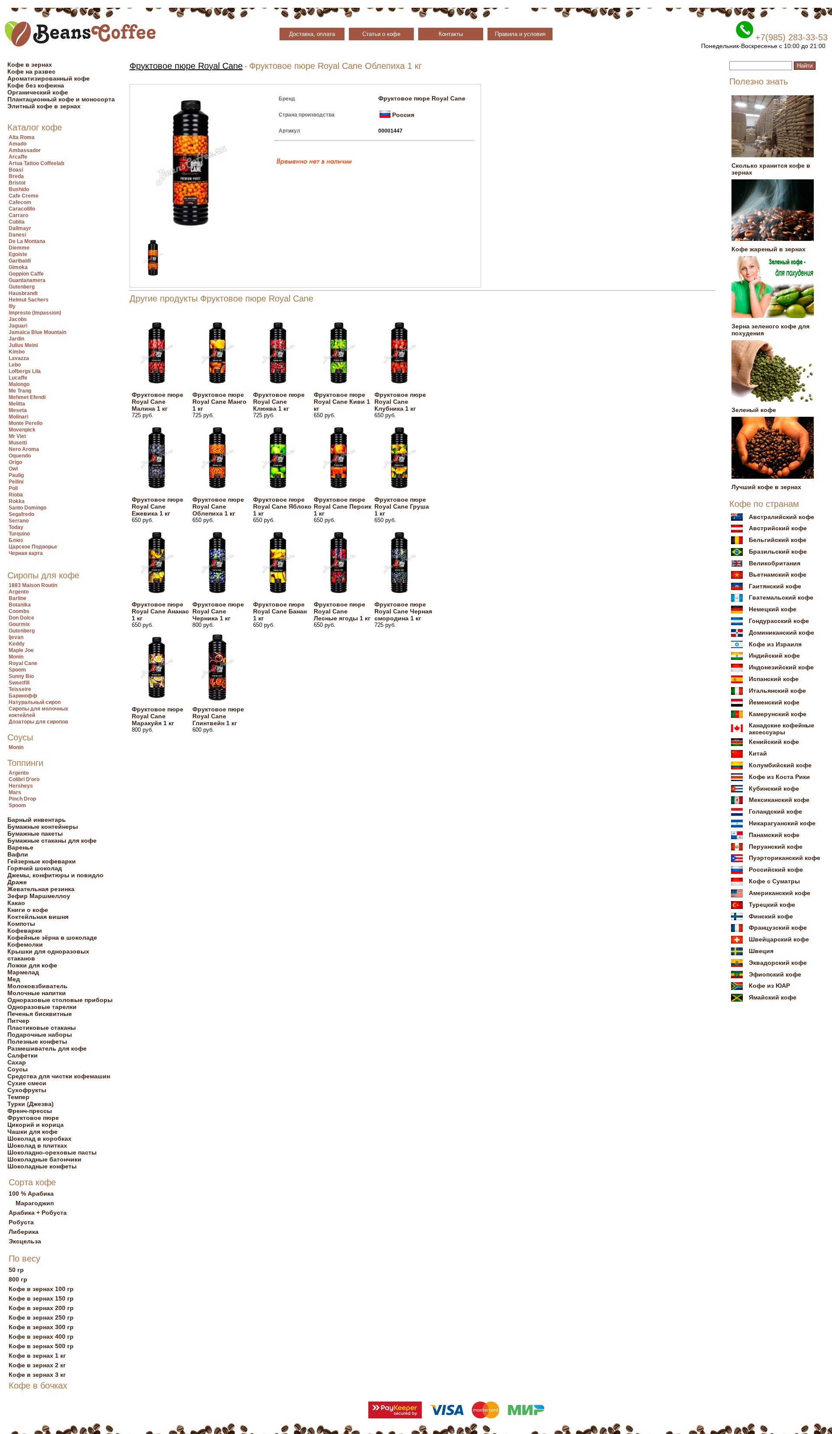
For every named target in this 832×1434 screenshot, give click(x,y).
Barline (17, 598)
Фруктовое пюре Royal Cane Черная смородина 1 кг (403, 611)
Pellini (16, 482)
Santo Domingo (27, 508)
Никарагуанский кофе (782, 823)
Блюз (16, 540)
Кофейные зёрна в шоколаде (52, 937)
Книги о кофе (27, 909)
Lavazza (19, 358)
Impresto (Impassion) (35, 313)
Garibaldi (20, 261)
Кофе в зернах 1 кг (37, 1355)
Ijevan (16, 637)
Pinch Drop (22, 799)
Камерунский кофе (777, 714)
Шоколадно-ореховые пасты (52, 1152)
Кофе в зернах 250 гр (41, 1317)
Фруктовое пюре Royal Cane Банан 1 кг (280, 611)
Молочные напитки (36, 993)
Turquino (19, 534)
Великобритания (774, 563)
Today (16, 527)
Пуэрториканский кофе (784, 857)
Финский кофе (771, 916)
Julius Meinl (23, 345)
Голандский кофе (775, 811)
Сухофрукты (26, 1090)
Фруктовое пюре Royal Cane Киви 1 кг (342, 401)
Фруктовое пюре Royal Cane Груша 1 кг (401, 506)
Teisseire (20, 689)
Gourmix (19, 624)
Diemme (19, 248)
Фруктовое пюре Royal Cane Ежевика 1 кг (157, 506)
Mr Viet (17, 436)
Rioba (16, 495)
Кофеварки (24, 930)
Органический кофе (37, 92)
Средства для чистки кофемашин (58, 1076)
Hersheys (21, 786)
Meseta (18, 410)
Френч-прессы (29, 1110)
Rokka (17, 501)
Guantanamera (27, 280)
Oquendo (20, 456)
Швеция (761, 950)
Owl (13, 469)
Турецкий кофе (772, 904)
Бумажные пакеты (35, 833)
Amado (17, 144)
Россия (403, 114)
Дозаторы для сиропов (38, 722)
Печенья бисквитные (39, 1013)
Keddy (17, 644)
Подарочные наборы (39, 1034)
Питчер (18, 1020)
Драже (17, 882)
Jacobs (18, 319)
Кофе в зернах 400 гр (41, 1336)
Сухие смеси (26, 1083)
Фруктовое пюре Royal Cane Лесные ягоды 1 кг (342, 611)
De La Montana (27, 241)
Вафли (17, 854)
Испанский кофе (774, 678)
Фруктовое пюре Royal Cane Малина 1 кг (157, 401)
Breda (16, 176)
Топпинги (25, 763)
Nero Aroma (24, 449)
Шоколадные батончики (44, 1159)
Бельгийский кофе (777, 539)
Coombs (19, 611)
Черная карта (26, 553)
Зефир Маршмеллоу (38, 895)
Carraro (18, 215)
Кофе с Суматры (774, 881)
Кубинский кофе (774, 788)
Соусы (20, 737)
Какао (16, 902)
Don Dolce (21, 618)
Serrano (19, 521)
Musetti (18, 443)
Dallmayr (20, 228)
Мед (13, 979)
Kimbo (17, 352)
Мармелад (23, 972)
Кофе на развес (31, 71)
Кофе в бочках (38, 1385)
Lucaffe (18, 378)
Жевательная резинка (41, 889)
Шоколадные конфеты (42, 1166)
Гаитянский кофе (775, 586)
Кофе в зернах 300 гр (41, 1327)
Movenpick (22, 430)
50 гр (16, 1269)
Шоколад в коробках (39, 1138)
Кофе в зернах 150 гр (41, 1298)
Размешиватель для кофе (47, 1048)
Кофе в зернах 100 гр (41, 1288)
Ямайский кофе (772, 997)
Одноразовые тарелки (42, 1006)
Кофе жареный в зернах (768, 249)
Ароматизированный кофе (48, 78)
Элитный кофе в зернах (44, 106)
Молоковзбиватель (37, 986)
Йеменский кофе (774, 702)
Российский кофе (776, 869)
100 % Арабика (31, 1193)
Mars (15, 792)
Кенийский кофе (774, 741)
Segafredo (21, 514)
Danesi (17, 235)
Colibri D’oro (24, 779)
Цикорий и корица (35, 1124)
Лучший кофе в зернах (766, 486)
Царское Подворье (33, 547)
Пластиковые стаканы (41, 1027)
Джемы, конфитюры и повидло (55, 875)
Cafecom (20, 202)
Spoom (17, 670)
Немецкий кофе (772, 609)
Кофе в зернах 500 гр (41, 1346)
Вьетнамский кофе (777, 574)
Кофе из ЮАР (769, 985)
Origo (15, 462)
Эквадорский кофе (778, 962)
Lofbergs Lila (25, 371)
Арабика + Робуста (38, 1212)
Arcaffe (18, 157)
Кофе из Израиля (775, 644)
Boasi (16, 170)
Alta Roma (22, 137)
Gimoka (18, 267)
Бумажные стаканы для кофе (52, 840)
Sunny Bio (21, 676)
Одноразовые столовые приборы (60, 999)
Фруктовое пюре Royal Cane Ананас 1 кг (160, 611)
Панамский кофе (774, 834)
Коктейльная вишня (37, 916)
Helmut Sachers (29, 300)
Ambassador (25, 150)
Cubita (17, 222)
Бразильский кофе (778, 551)
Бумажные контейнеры (42, 826)
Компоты (21, 923)
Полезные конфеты (37, 1041)
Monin (16, 657)
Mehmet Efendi (27, 397)
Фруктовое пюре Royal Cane (186, 66)
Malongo (19, 384)
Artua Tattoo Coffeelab (36, 163)
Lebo (15, 365)
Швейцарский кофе (779, 939)
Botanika (20, 605)
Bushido (19, 189)
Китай (758, 753)
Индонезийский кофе (781, 667)
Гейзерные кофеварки (41, 861)
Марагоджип (35, 1203)
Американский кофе (779, 892)
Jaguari (18, 326)
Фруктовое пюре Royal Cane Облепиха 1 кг (218, 506)
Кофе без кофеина (35, 85)
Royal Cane (23, 663)
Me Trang (20, 391)
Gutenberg (22, 287)
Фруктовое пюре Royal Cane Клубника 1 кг (400, 401)
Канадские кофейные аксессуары (781, 729)
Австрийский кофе (778, 528)
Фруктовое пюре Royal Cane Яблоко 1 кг (282, 506)
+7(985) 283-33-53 (791, 37)
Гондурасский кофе (779, 620)
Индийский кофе (774, 655)
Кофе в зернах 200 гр (41, 1307)
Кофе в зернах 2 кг (37, 1365)
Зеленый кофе (753, 409)
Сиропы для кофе (43, 575)
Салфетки (22, 1055)
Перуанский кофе (776, 846)
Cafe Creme (24, 196)
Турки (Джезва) (30, 1103)
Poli (13, 488)
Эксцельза (25, 1241)
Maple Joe (21, 650)
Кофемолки (25, 944)
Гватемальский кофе (781, 597)
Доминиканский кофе (781, 632)
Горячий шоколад (34, 868)
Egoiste (18, 254)
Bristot (17, 183)
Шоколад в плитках (37, 1145)
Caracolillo (22, 209)
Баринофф (23, 696)
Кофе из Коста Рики (779, 776)
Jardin (16, 339)
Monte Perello (25, 423)
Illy (12, 306)
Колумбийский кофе (780, 765)
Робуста (21, 1222)
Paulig (16, 475)
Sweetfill (19, 683)
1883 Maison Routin (33, 585)
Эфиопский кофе (775, 974)
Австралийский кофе (781, 516)
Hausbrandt (23, 293)
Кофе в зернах (29, 64)
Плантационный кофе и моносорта (61, 99)
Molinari (18, 417)
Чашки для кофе (32, 1131)
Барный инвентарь (36, 819)
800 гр (18, 1279)
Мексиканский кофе (779, 799)
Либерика (24, 1231)
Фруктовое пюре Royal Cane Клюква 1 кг (279, 401)
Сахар (16, 1062)
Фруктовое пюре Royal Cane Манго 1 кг (219, 401)
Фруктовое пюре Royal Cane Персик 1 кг (342, 506)
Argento (19, 592)
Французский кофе (778, 927)
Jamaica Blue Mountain (37, 332)
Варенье (20, 847)
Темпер (18, 1096)
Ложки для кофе (32, 965)
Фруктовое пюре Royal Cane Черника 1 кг (218, 611)
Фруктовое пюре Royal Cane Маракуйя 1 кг (157, 716)
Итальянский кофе (777, 690)
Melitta (17, 404)
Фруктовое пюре (33, 1117)
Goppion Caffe (26, 274)
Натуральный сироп (35, 702)
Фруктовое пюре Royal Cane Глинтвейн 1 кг (218, 716)
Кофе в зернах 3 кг (37, 1374)
